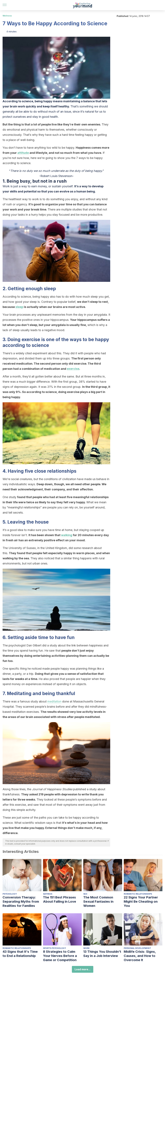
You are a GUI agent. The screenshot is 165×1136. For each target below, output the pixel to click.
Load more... (83, 969)
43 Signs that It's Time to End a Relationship (20, 954)
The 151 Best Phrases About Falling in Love (59, 899)
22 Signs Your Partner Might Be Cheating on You (141, 901)
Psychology (10, 894)
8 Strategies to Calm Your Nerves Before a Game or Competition (60, 956)
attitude (23, 152)
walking (66, 535)
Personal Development (137, 948)
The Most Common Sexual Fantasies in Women (98, 901)
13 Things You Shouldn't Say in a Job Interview (102, 954)
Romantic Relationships (138, 894)
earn (34, 186)
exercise (73, 368)
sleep (19, 307)
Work (86, 948)
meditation (54, 701)
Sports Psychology (54, 948)
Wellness (7, 15)
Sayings (47, 894)
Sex (85, 894)
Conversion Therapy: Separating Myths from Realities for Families (21, 901)
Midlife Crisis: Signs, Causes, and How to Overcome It (140, 956)
